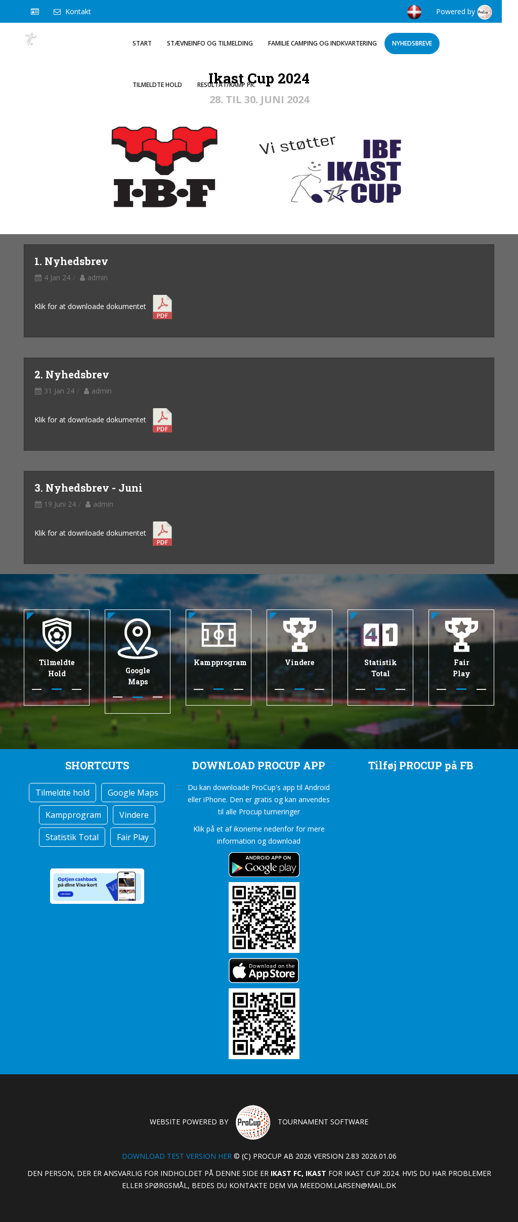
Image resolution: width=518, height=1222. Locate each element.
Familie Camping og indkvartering (322, 43)
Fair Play (133, 837)
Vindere (134, 814)
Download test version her (177, 1156)
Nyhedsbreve (412, 43)
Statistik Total (72, 837)
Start (142, 43)
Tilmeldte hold (157, 84)
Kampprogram (73, 814)
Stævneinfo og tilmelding (210, 43)
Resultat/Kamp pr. (226, 84)
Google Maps (133, 792)
